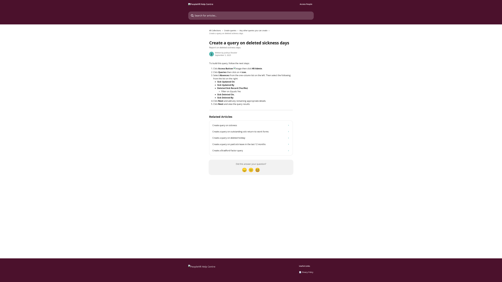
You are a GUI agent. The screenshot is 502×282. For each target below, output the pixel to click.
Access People (306, 4)
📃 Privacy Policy (306, 272)
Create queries (230, 30)
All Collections (215, 30)
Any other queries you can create (253, 30)
